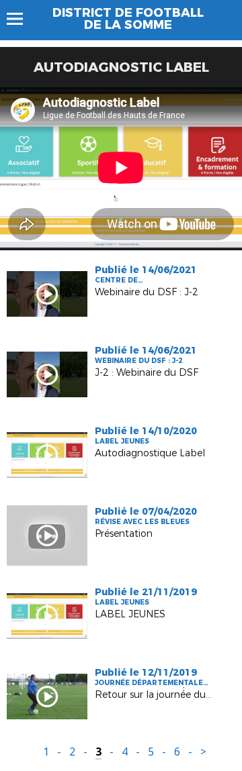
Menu (21, 19)
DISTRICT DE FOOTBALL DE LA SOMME (128, 18)
